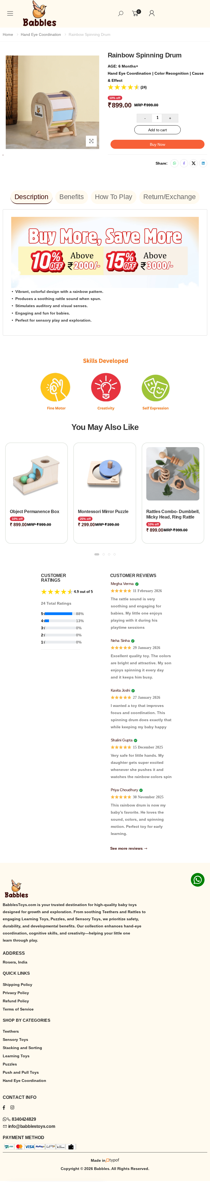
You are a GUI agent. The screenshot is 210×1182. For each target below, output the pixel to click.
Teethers (11, 1031)
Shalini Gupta (122, 740)
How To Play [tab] (113, 196)
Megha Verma (122, 583)
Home (8, 34)
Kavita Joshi (120, 690)
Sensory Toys (15, 1039)
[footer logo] (105, 888)
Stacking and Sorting (22, 1048)
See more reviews (127, 848)
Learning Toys (16, 1056)
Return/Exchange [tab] (169, 196)
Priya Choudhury (124, 790)
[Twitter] (193, 163)
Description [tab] (31, 196)
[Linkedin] (203, 163)
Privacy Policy (16, 993)
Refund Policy (16, 1001)
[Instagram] (12, 1107)
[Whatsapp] (174, 163)
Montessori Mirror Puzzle (75, 511)
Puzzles (10, 1064)
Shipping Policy (17, 984)
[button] (97, 554)
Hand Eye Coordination (41, 34)
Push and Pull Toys (21, 1072)
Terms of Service (18, 1009)
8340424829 (23, 1119)
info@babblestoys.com (31, 1126)
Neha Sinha (120, 640)
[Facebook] (184, 163)
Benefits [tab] (71, 196)
